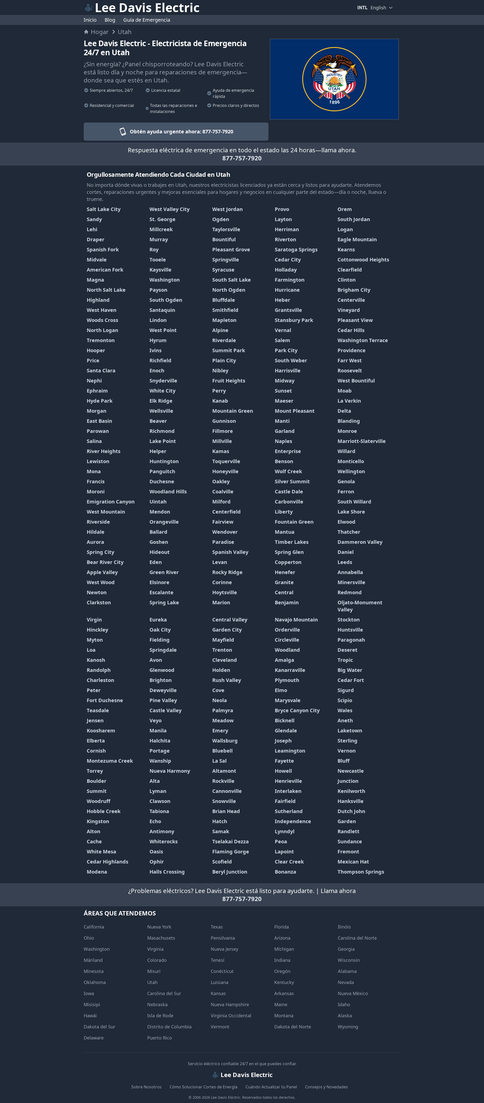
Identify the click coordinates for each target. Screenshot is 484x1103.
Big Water (350, 670)
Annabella (350, 572)
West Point (163, 330)
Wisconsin (349, 960)
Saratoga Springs (296, 249)
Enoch (156, 370)
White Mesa (101, 851)
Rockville (223, 781)
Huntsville (350, 629)
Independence (293, 821)
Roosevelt (350, 370)
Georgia (346, 949)
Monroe (347, 431)
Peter (94, 690)
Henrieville (288, 781)
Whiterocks (163, 841)
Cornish (96, 750)
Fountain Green (294, 521)
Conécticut (222, 971)
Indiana (282, 960)
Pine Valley (163, 700)
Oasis (156, 851)
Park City (286, 350)
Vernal (283, 330)
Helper (157, 451)
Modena (97, 871)
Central (284, 592)
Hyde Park (99, 400)
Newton (97, 592)
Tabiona (159, 811)
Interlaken (288, 791)
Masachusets (161, 938)
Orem (345, 209)
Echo (155, 821)
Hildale (95, 531)
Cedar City (288, 259)
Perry (219, 390)
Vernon (347, 750)
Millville (222, 441)
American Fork (105, 269)
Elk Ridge (160, 400)
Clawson (159, 801)
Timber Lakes (292, 542)
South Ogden (165, 299)
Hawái (90, 1015)
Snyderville (163, 380)
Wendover (225, 531)
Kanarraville (290, 670)
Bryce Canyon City (297, 710)
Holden (221, 670)
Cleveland (224, 660)
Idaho (344, 1004)
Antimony (161, 831)
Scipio (345, 700)
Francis (96, 481)
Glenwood (161, 670)
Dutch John (351, 811)
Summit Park (228, 350)
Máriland (93, 960)
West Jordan (227, 209)
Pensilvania (223, 938)
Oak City (160, 629)
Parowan (98, 431)
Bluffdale (223, 299)
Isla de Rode (160, 1015)
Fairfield (285, 801)
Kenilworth (351, 791)
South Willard (354, 501)
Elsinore (159, 582)
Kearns (346, 249)
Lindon (158, 320)
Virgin (94, 619)
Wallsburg (225, 740)
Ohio (89, 938)
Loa (91, 649)
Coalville (222, 491)
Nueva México (353, 993)
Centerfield (226, 511)
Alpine (220, 330)
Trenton (222, 649)
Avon (155, 660)
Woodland (287, 649)
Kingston (98, 821)
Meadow (223, 720)
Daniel (346, 552)
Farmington (290, 279)
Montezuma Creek (110, 760)
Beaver (158, 421)
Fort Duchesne (105, 700)
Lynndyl (284, 831)
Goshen (158, 542)
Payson (158, 289)
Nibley (220, 370)
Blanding (349, 421)
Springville (225, 259)
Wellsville (161, 410)
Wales (345, 710)
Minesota (94, 971)
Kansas (218, 993)
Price (93, 360)
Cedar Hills (351, 330)
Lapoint (284, 851)
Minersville (351, 582)
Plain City (224, 360)
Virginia (155, 949)
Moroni (96, 491)
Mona (94, 471)
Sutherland (289, 811)
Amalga (284, 660)
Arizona (282, 938)
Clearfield (350, 269)
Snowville (224, 801)
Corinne (222, 582)
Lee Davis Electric (225, 1097)
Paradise (223, 542)
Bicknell (284, 720)
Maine (280, 1004)
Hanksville (351, 801)
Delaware (94, 1038)
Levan (219, 562)
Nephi (94, 380)
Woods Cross (102, 320)
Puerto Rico (159, 1038)
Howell (283, 770)
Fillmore (222, 431)
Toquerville (226, 461)
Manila (158, 730)
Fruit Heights (228, 380)
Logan (345, 229)
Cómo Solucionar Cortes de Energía (203, 1087)
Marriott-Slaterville (362, 441)
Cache (94, 841)
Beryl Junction (229, 871)
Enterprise (288, 451)
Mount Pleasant (295, 410)
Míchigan (284, 949)
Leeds (345, 562)
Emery (220, 730)
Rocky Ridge (227, 572)
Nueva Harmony (169, 770)
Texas (217, 927)
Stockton (349, 619)
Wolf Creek (288, 471)
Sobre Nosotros (146, 1087)
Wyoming (348, 1027)
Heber (282, 299)
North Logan (102, 330)
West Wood (101, 582)
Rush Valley (226, 680)
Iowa (89, 993)
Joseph (283, 740)
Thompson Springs (361, 871)
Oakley (221, 481)
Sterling (347, 740)
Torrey (95, 770)
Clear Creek (289, 861)
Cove (218, 690)
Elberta (96, 740)
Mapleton (224, 320)
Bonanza (285, 871)
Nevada (346, 982)
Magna (95, 279)
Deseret (347, 649)
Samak (220, 831)
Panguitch (162, 471)
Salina (94, 441)
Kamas (220, 451)
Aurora (95, 542)
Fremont (348, 851)
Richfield (160, 360)
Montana (283, 1015)
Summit (97, 791)
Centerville (351, 299)
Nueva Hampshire (230, 1004)
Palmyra (222, 710)
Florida (281, 927)
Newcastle (351, 770)
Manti (282, 421)
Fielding (159, 639)
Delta (344, 410)
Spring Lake (164, 602)
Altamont (224, 770)
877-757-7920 (242, 158)
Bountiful (224, 239)
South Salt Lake (231, 279)
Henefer (285, 572)
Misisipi (92, 1004)
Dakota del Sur (99, 1027)
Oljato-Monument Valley (360, 606)
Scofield (222, 861)
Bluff (343, 760)
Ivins (155, 350)
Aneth (345, 720)
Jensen (95, 720)
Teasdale (98, 710)
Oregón (282, 971)
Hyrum (158, 340)
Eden (155, 562)
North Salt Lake (106, 289)
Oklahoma (95, 982)
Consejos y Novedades (326, 1087)
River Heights (103, 451)
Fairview (222, 521)
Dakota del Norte (292, 1027)
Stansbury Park (294, 320)
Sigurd (346, 690)
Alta (154, 781)
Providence (352, 350)
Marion (221, 602)
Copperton (288, 562)
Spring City (100, 552)
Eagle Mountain (357, 239)
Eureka (158, 619)
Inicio (90, 19)
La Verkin (349, 400)
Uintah (158, 501)
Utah (152, 982)
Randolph (99, 670)
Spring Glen (289, 552)
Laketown (350, 730)
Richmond (162, 431)
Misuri (154, 971)
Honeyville (225, 471)
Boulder (96, 781)
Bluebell (222, 750)
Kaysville (160, 269)
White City (162, 390)
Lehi (92, 229)
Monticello (351, 461)
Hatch (219, 821)
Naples (283, 441)
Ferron (346, 491)
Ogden (220, 219)
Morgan (96, 410)
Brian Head (226, 811)
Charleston (100, 680)
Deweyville (163, 690)
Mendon (159, 511)
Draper (95, 239)
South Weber (291, 360)
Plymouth (287, 680)
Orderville (287, 629)
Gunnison (224, 421)
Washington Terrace (363, 340)
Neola (219, 700)
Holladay (286, 269)
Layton (283, 219)
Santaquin (162, 310)
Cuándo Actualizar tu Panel (271, 1087)
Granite (284, 582)
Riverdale (224, 340)
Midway (284, 380)
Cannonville (227, 791)
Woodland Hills (168, 491)
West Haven (101, 310)
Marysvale (287, 700)
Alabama (347, 971)
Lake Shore (351, 511)
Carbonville (289, 501)
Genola (346, 481)
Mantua (284, 531)
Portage (159, 750)
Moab (345, 390)
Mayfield (223, 639)
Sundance (350, 841)
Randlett (348, 831)
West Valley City (169, 209)
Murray (158, 239)
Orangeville (164, 521)
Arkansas (284, 993)
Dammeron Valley (360, 542)
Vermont (220, 1027)
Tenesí (217, 960)
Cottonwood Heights (363, 259)
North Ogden (228, 289)
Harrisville (287, 370)
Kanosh (96, 660)
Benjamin (287, 602)
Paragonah (351, 639)
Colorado (157, 960)
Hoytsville (224, 592)
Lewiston (98, 461)
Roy (154, 249)
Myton (95, 639)
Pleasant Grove (231, 249)
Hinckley (97, 629)
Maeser (284, 400)
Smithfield (225, 310)
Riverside (98, 521)
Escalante (161, 592)
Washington (164, 279)
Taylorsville (226, 229)
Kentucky (284, 982)
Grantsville (288, 310)
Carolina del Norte (357, 938)
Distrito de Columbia (169, 1027)
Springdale (163, 649)
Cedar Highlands (107, 861)
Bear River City (105, 562)
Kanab (220, 400)
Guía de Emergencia (146, 19)
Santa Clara (101, 370)
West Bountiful (356, 380)
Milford (221, 501)
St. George (162, 219)
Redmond (350, 592)
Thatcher (349, 531)
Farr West (350, 360)
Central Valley (229, 619)
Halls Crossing (167, 871)
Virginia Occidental (231, 1015)
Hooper (96, 350)
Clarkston (99, 602)
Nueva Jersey (224, 949)
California (94, 927)
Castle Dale (289, 491)
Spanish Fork (103, 249)
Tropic (345, 660)
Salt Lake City (103, 209)
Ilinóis (344, 927)
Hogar (100, 32)
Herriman (287, 229)
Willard (346, 451)
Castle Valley (165, 710)
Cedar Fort (351, 680)
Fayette (284, 760)
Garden (347, 821)
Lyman (157, 791)
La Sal (219, 760)
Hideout (159, 552)
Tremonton (101, 340)
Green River (164, 572)
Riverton (285, 239)
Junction (348, 781)
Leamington (290, 750)
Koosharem (101, 730)
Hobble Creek (103, 811)
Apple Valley (102, 572)
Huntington (164, 461)
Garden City (227, 629)
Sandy (94, 219)
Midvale (97, 259)
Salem (282, 340)
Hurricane (287, 289)
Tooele (157, 259)
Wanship (160, 760)
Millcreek (161, 229)
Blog (110, 19)
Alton (93, 831)
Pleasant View (355, 320)
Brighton (160, 680)
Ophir (156, 861)
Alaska (345, 1015)
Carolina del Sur (164, 993)
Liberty (284, 511)
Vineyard (349, 310)
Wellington (351, 471)
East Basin (99, 421)
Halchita (159, 740)
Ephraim (97, 390)
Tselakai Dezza (230, 841)
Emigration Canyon (111, 501)
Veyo (155, 720)
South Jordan (354, 219)
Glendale (286, 730)
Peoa (281, 841)
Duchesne (161, 481)
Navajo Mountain (296, 619)
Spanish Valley (230, 552)
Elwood (346, 521)
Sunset (283, 390)
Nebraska (157, 1004)
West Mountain (106, 511)
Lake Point (162, 441)
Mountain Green (232, 410)
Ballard (158, 531)
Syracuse (223, 269)
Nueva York (159, 927)
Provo (282, 209)
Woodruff (98, 801)
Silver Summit (292, 481)
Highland (98, 299)
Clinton (347, 279)
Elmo (281, 690)
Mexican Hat (353, 861)
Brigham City (354, 289)
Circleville (287, 639)
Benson (284, 461)
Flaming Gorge (230, 851)
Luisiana (219, 982)
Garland (285, 431)
